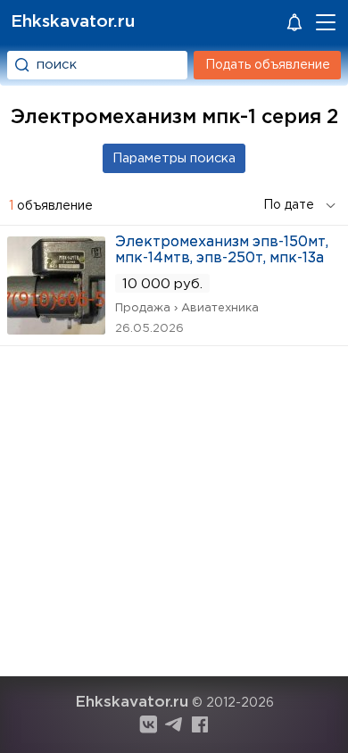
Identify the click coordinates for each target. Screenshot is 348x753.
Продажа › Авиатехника (187, 308)
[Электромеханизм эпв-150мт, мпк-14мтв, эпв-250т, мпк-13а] (56, 329)
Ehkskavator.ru (73, 21)
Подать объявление (267, 65)
